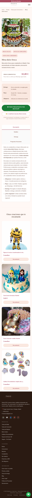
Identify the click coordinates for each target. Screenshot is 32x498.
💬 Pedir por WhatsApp (16, 1)
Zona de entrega (6, 473)
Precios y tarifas (5, 471)
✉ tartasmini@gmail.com (7, 413)
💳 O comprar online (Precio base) (16, 114)
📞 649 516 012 (5, 411)
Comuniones (5, 449)
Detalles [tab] (16, 132)
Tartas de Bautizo (6, 429)
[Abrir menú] (29, 4)
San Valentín (5, 456)
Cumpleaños (5, 453)
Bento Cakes (5, 431)
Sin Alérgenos (5, 461)
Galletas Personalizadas (7, 434)
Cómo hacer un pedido (7, 468)
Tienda (7, 9)
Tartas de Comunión (6, 427)
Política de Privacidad (7, 481)
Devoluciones (5, 483)
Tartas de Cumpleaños (20, 51)
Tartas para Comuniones (17, 9)
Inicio (3, 9)
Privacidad (15, 495)
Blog (3, 476)
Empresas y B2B (6, 458)
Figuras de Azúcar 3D (7, 436)
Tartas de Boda (5, 424)
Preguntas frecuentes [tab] (16, 141)
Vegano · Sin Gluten (6, 439)
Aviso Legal (4, 478)
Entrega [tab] (16, 136)
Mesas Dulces (7, 51)
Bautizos (4, 451)
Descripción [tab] (16, 127)
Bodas (3, 446)
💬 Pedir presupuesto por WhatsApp (16, 108)
